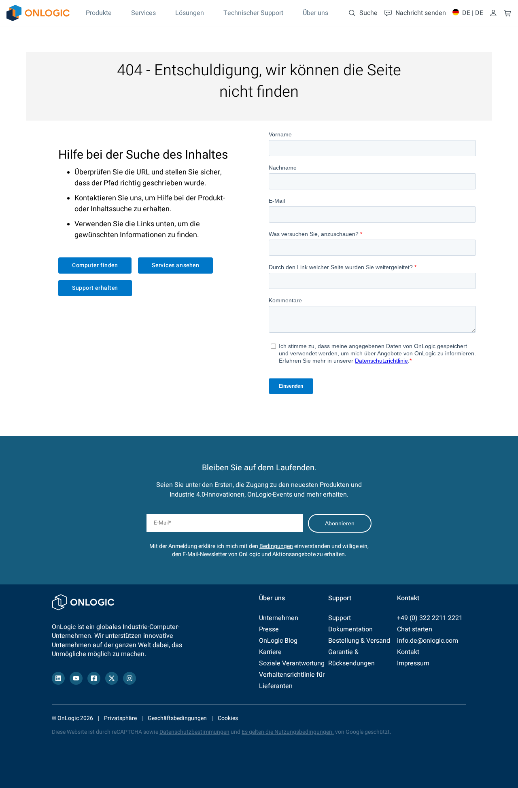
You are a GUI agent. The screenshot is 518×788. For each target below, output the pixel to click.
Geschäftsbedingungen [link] (177, 718)
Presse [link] (269, 629)
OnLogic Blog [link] (278, 641)
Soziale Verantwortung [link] (292, 663)
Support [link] (339, 618)
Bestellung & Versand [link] (359, 641)
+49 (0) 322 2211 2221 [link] (430, 618)
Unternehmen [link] (278, 618)
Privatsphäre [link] (120, 718)
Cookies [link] (228, 718)
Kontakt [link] (408, 652)
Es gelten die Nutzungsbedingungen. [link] (288, 732)
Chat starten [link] (414, 629)
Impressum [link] (413, 663)
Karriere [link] (270, 652)
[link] (38, 13)
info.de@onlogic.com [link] (427, 641)
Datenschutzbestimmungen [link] (194, 732)
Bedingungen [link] (276, 546)
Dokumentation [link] (350, 629)
